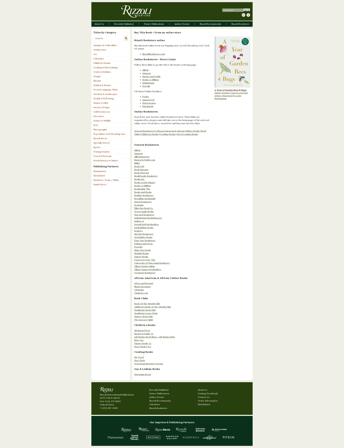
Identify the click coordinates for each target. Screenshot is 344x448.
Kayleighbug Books (143, 227)
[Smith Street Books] (134, 437)
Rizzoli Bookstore (158, 408)
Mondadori (99, 175)
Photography (100, 129)
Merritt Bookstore (143, 234)
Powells (146, 86)
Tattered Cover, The (144, 259)
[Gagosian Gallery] (172, 437)
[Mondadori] (219, 429)
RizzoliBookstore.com (153, 54)
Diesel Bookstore (143, 201)
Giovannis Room (142, 374)
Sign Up (246, 10)
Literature (98, 116)
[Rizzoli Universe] (143, 429)
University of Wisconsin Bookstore (152, 263)
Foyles (145, 96)
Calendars (98, 58)
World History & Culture (105, 160)
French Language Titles (105, 89)
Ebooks (97, 80)
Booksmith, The (142, 189)
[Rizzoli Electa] (162, 429)
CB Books (139, 289)
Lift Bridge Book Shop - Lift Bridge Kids (154, 337)
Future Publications (159, 393)
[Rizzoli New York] (136, 11)
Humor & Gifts (100, 103)
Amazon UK (148, 99)
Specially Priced (101, 142)
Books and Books (143, 192)
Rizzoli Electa (100, 138)
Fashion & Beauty (102, 85)
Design (97, 76)
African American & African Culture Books (177, 131)
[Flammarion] (115, 437)
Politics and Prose (143, 243)
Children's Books (101, 63)
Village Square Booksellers (147, 269)
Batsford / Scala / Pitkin (106, 180)
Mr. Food (139, 357)
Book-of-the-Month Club (147, 303)
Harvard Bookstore (144, 214)
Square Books (141, 256)
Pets (95, 125)
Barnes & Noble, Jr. (143, 333)
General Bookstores (144, 131)
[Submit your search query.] (126, 38)
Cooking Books (167, 134)
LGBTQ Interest (101, 111)
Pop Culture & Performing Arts (109, 134)
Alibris (145, 70)
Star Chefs (139, 360)
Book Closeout (141, 172)
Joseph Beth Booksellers (146, 224)
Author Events (156, 397)
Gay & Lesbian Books (187, 134)
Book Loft (139, 166)
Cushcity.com (141, 293)
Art (95, 54)
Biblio (137, 163)
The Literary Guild (143, 319)
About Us (202, 389)
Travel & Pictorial (102, 156)
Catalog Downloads (208, 393)
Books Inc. (139, 179)
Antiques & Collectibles (105, 45)
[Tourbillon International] (209, 437)
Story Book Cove (142, 346)
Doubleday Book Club (145, 310)
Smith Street (99, 184)
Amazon (146, 73)
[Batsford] (153, 437)
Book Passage (141, 169)
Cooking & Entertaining (105, 67)
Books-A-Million (142, 185)
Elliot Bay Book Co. (143, 208)
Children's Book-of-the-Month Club (152, 306)
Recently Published (158, 389)
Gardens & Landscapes (105, 94)
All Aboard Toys (142, 330)
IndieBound (148, 83)
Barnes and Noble (151, 76)
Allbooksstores (141, 156)
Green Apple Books (144, 211)
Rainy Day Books (142, 250)
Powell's (138, 247)
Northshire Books (143, 237)
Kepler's (138, 230)
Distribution (204, 404)
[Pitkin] (228, 437)
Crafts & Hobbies (102, 72)
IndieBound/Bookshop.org (148, 218)
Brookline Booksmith (144, 198)
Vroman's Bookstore (144, 272)
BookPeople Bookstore (146, 176)
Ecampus (139, 205)
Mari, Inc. (139, 340)
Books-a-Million (150, 79)
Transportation (101, 151)
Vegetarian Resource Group (148, 363)
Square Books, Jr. (143, 343)
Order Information (208, 400)
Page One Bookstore (144, 240)
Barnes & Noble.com (144, 160)
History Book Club (143, 316)
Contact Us (204, 397)
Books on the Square (144, 182)
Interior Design (101, 107)
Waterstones (149, 103)
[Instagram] (243, 15)
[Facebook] (248, 15)
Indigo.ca (139, 221)
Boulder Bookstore (144, 195)
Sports (96, 147)
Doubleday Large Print (145, 313)
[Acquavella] (190, 437)
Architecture (100, 49)
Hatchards (147, 106)
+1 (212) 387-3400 (109, 408)
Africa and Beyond (143, 283)
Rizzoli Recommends (160, 400)
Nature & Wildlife (102, 120)
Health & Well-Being (103, 98)
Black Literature (142, 286)
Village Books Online (144, 266)
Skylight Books (141, 253)
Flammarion (99, 171)
